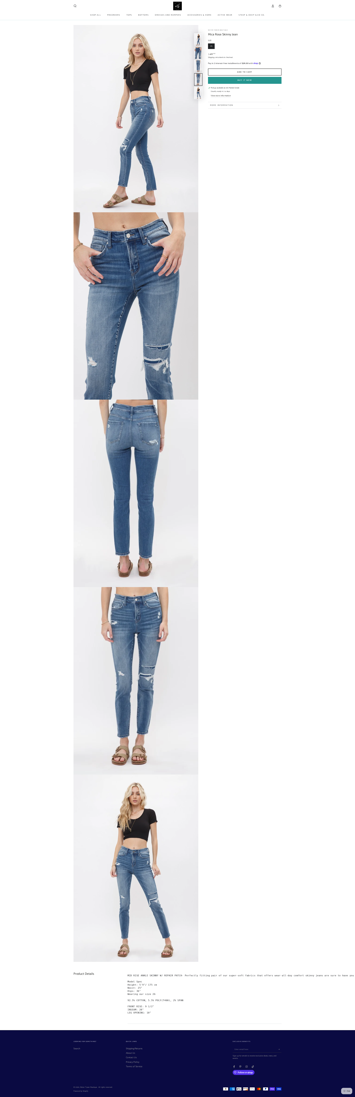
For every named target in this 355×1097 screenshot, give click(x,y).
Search (76, 1049)
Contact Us (131, 1057)
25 (212, 47)
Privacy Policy (132, 1062)
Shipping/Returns (134, 1049)
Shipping (211, 57)
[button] (75, 6)
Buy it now (245, 80)
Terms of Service (134, 1066)
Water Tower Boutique (218, 30)
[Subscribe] (280, 1049)
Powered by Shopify (80, 1091)
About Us (130, 1053)
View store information (221, 95)
